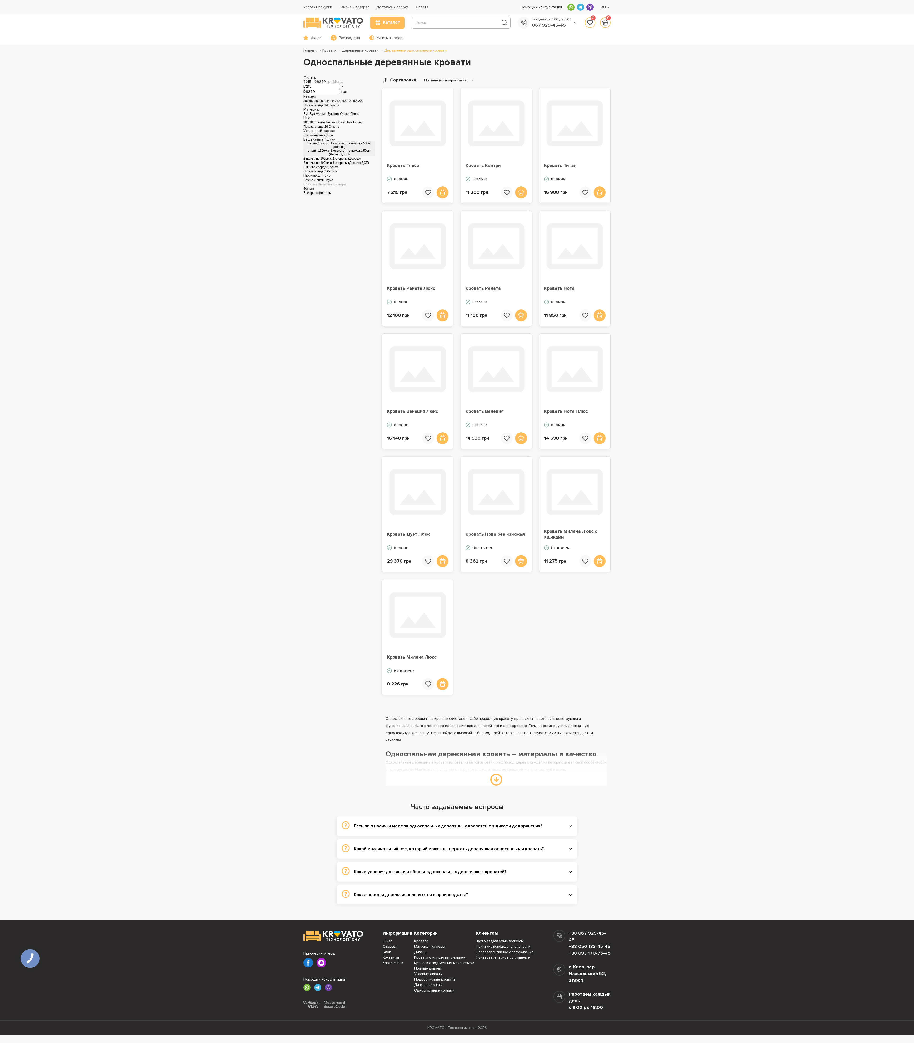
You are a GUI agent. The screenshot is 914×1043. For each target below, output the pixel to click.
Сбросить (310, 184)
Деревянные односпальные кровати (415, 50)
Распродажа (349, 37)
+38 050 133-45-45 (589, 946)
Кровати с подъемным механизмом (444, 963)
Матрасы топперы (429, 946)
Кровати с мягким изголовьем (439, 957)
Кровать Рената (483, 288)
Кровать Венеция (485, 411)
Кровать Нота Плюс (566, 411)
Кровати (329, 50)
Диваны (420, 952)
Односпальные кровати (434, 990)
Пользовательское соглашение (503, 957)
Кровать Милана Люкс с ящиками (570, 534)
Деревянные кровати (360, 50)
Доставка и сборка (392, 7)
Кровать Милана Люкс (412, 657)
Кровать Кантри (483, 165)
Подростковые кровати (434, 979)
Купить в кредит (390, 37)
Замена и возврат (354, 7)
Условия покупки (317, 7)
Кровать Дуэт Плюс (409, 534)
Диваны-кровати (428, 985)
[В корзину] (442, 192)
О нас (387, 941)
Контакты (391, 957)
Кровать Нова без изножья (495, 534)
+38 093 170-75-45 (590, 953)
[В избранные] (428, 192)
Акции (316, 37)
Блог (387, 952)
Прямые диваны (428, 968)
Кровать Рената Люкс (411, 288)
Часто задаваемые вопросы (500, 941)
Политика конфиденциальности (503, 946)
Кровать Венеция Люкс (412, 411)
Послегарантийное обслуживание (505, 952)
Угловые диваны (428, 974)
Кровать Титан (560, 165)
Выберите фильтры (332, 184)
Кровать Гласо (403, 165)
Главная (310, 50)
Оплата (422, 7)
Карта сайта (393, 963)
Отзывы (390, 946)
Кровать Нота (559, 288)
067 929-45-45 (549, 25)
